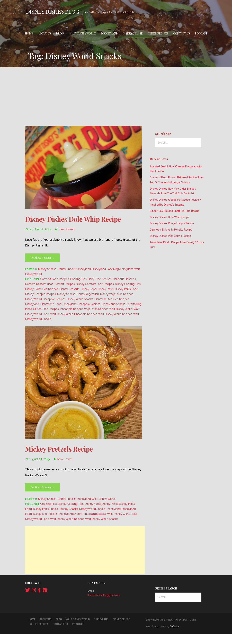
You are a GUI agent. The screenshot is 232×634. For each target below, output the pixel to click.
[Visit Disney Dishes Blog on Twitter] (27, 591)
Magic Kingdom (123, 269)
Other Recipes (157, 33)
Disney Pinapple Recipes (40, 294)
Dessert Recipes (64, 284)
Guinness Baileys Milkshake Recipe (171, 229)
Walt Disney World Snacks (101, 519)
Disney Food (88, 289)
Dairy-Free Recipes (100, 279)
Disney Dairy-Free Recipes (41, 289)
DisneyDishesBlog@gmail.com (103, 595)
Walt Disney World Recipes (115, 314)
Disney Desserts (69, 289)
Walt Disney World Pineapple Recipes (73, 314)
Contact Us (181, 33)
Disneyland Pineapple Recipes (81, 304)
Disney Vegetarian (87, 294)
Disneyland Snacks (113, 304)
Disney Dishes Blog (52, 11)
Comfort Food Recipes (54, 279)
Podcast (201, 33)
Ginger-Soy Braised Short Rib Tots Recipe (174, 211)
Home (29, 33)
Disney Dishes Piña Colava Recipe (170, 235)
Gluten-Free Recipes (46, 309)
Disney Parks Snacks (46, 508)
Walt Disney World (82, 33)
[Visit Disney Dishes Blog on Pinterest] (45, 591)
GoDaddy (175, 626)
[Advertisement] (116, 96)
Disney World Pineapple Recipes (45, 299)
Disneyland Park (102, 269)
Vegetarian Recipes (96, 309)
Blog (60, 33)
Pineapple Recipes (71, 309)
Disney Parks (106, 289)
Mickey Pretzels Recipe (59, 448)
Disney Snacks (47, 269)
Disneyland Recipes (45, 513)
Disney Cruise (133, 33)
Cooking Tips (78, 279)
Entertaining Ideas (95, 513)
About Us (44, 33)
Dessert (30, 284)
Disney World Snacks (80, 299)
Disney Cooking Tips (128, 284)
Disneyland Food (50, 304)
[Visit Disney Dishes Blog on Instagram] (34, 591)
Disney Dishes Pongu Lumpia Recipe (172, 223)
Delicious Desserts (124, 279)
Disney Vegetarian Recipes (116, 294)
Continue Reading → (42, 257)
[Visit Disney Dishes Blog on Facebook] (39, 591)
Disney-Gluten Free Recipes (111, 299)
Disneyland (109, 33)
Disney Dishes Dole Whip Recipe (73, 219)
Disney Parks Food (126, 289)
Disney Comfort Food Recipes (95, 284)
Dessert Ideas (44, 284)
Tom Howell (66, 229)
